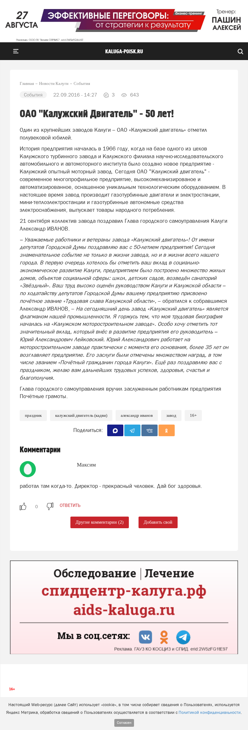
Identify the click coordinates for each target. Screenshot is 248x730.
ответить (70, 505)
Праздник (33, 415)
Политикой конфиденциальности (210, 712)
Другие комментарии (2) (100, 522)
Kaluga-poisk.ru (124, 51)
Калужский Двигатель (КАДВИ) (81, 415)
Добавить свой (158, 522)
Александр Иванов (137, 415)
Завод (171, 415)
